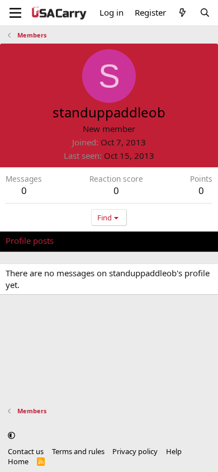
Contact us (26, 451)
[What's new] (182, 12)
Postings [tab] (145, 240)
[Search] (205, 12)
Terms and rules (78, 451)
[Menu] (15, 13)
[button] (11, 435)
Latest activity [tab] (91, 240)
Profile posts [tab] (30, 240)
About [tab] (184, 240)
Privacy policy (135, 451)
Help (174, 451)
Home (18, 461)
